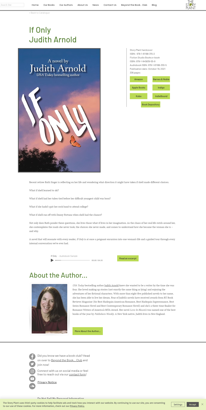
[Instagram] (32, 371)
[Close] (202, 404)
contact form (77, 374)
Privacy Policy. (77, 405)
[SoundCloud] (32, 386)
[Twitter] (32, 364)
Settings (178, 404)
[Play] (52, 260)
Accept (192, 404)
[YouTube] (32, 379)
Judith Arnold (111, 285)
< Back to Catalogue (39, 12)
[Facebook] (32, 356)
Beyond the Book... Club (66, 360)
